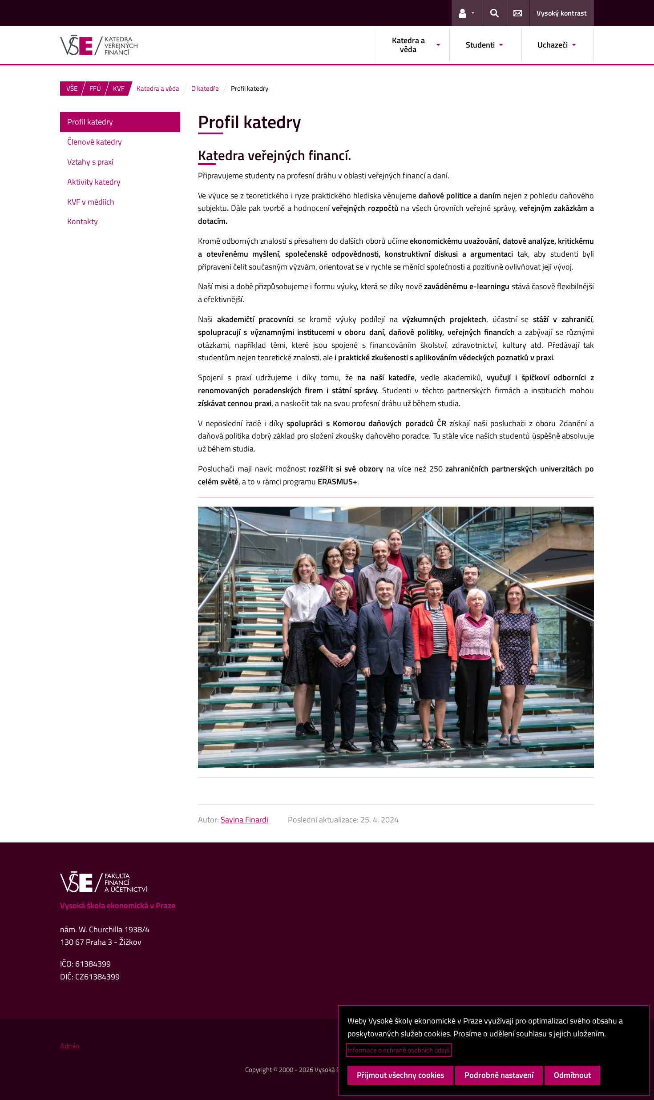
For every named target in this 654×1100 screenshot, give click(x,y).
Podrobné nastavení (498, 1075)
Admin (70, 1045)
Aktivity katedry (94, 182)
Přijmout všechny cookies (400, 1075)
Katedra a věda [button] (408, 44)
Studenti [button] (480, 45)
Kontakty (82, 221)
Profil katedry (90, 122)
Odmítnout (572, 1075)
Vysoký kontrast (562, 13)
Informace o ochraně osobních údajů (398, 1050)
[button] (467, 13)
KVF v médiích (90, 202)
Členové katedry (94, 142)
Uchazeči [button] (552, 45)
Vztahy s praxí (90, 162)
